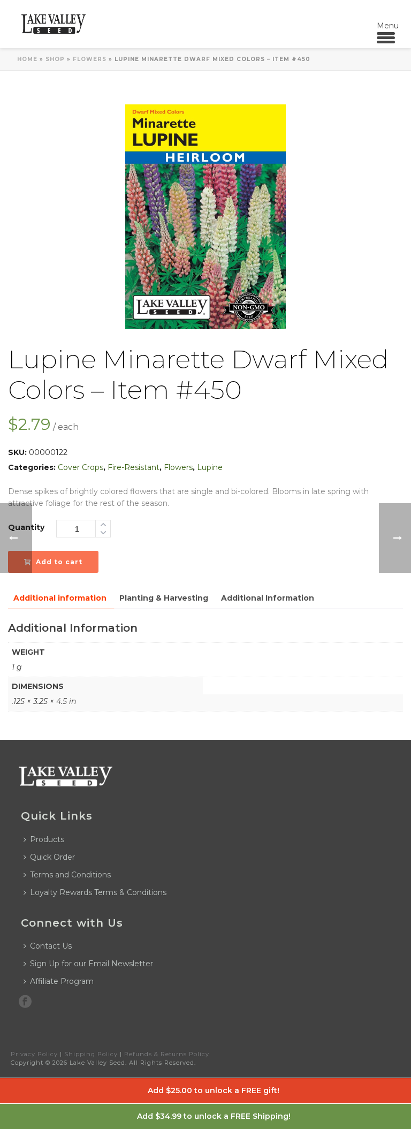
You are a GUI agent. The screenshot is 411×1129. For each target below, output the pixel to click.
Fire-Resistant (133, 467)
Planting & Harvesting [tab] (163, 598)
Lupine (210, 467)
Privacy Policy (34, 1054)
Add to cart (59, 562)
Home (27, 59)
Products (47, 839)
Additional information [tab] (59, 598)
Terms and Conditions (70, 875)
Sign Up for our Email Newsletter (91, 963)
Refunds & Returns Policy (166, 1054)
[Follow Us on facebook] (25, 1002)
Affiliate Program (62, 981)
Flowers (89, 59)
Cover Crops (80, 467)
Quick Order (52, 857)
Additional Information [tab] (267, 598)
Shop (55, 59)
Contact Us (51, 946)
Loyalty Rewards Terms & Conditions (98, 892)
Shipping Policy (91, 1054)
